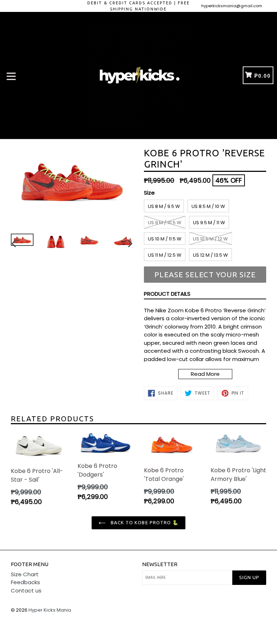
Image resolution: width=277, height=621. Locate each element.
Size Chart (25, 574)
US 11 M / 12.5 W (164, 255)
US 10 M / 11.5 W (164, 238)
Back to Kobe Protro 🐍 (144, 522)
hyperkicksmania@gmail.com (231, 6)
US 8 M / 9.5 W (164, 206)
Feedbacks (25, 582)
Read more (205, 374)
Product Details (167, 294)
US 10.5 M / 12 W (210, 238)
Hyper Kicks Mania (49, 610)
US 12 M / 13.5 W (210, 255)
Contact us (26, 590)
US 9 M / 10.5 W (164, 222)
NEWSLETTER (159, 564)
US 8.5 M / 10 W (208, 206)
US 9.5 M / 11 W (209, 222)
